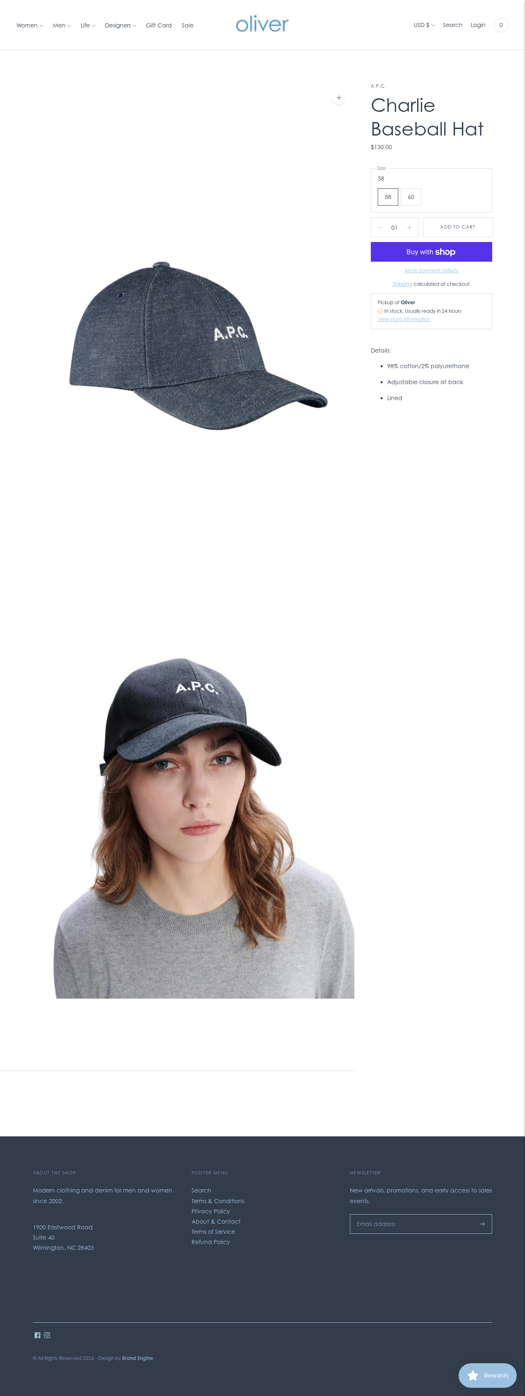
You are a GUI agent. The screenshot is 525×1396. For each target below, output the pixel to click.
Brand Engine (137, 1358)
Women (27, 25)
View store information (404, 320)
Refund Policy (211, 1241)
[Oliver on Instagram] (47, 1336)
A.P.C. (379, 86)
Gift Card (159, 25)
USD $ (421, 24)
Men (59, 25)
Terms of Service (213, 1231)
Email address (374, 1214)
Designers (118, 25)
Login (478, 24)
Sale (188, 25)
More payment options (432, 271)
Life (85, 25)
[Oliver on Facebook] (37, 1336)
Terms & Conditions (218, 1200)
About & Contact (216, 1221)
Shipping (402, 284)
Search (453, 24)
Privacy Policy (211, 1211)
